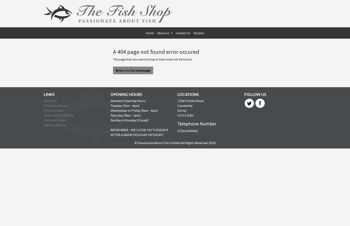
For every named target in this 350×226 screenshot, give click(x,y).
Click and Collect (55, 120)
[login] (108, 13)
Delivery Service (55, 125)
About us (163, 33)
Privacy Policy (53, 110)
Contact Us (183, 33)
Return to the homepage (133, 70)
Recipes (199, 33)
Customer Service (56, 105)
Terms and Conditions (59, 115)
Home (150, 33)
